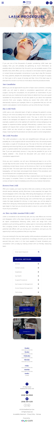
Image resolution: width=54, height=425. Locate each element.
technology (18, 292)
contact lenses (19, 268)
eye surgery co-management (24, 284)
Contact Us (26, 331)
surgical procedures (21, 280)
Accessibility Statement (19, 414)
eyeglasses (18, 272)
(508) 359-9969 (27, 395)
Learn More (26, 309)
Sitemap (38, 414)
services (17, 264)
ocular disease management (24, 288)
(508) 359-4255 (27, 401)
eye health (18, 276)
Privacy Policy (31, 414)
